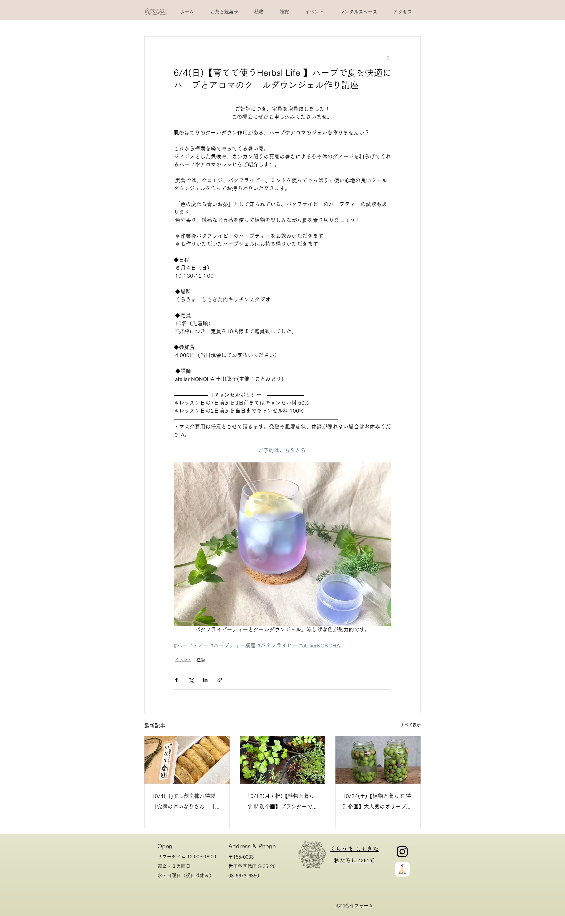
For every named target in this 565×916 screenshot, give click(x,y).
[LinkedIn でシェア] (205, 680)
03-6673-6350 (243, 875)
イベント (183, 660)
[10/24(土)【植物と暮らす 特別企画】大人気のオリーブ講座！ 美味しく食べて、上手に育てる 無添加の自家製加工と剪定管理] (378, 760)
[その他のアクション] (387, 57)
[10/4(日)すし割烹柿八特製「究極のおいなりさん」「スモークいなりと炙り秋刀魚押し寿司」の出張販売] (187, 760)
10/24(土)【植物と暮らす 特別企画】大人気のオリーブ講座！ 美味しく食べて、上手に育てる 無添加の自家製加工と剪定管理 (377, 802)
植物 (201, 660)
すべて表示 (410, 725)
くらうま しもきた (354, 848)
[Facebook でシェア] (176, 680)
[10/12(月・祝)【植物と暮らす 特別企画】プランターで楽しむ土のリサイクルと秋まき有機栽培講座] (282, 760)
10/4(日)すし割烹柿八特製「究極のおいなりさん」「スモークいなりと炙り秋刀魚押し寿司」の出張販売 (186, 802)
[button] (358, 11)
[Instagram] (402, 851)
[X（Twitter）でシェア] (191, 680)
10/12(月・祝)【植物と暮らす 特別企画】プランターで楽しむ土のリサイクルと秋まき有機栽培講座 (282, 802)
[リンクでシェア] (219, 680)
